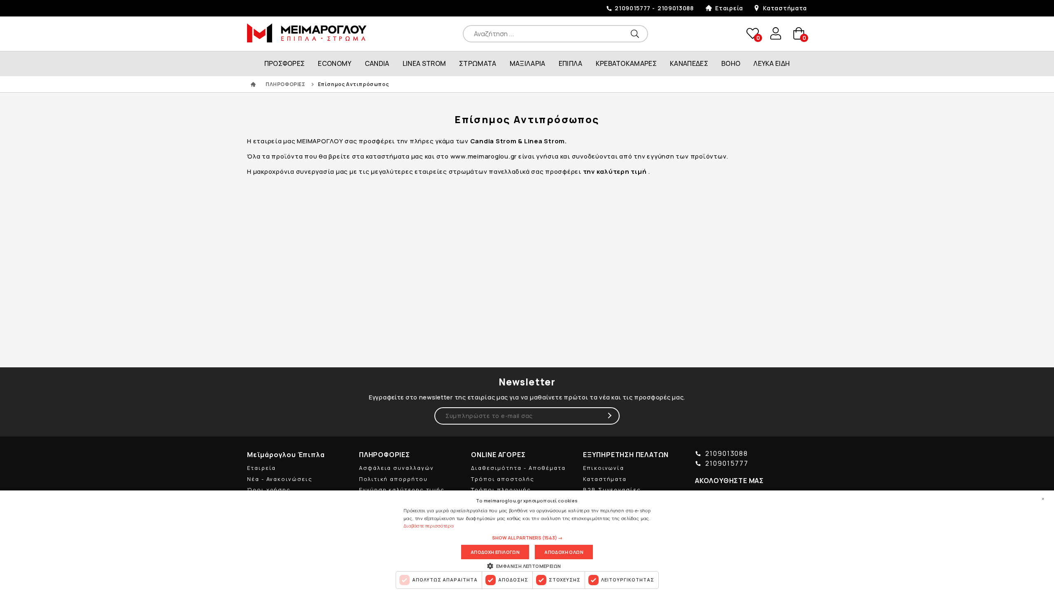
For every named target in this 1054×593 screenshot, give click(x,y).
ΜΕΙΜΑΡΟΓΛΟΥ (306, 33)
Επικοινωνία (603, 468)
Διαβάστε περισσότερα (428, 526)
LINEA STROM (424, 63)
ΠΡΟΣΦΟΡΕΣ (284, 63)
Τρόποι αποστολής (502, 479)
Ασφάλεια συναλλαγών (396, 468)
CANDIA (377, 63)
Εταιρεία (729, 8)
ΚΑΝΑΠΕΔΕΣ (689, 63)
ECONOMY (334, 63)
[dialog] (527, 541)
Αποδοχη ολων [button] (563, 552)
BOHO (730, 63)
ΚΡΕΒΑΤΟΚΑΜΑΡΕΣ (626, 63)
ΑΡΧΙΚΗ (253, 84)
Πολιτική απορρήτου (393, 479)
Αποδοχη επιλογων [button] (495, 552)
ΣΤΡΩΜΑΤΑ (478, 63)
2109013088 (676, 8)
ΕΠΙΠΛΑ (571, 63)
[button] (527, 538)
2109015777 (633, 8)
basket (798, 34)
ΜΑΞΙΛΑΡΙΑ (528, 63)
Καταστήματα (785, 8)
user (775, 33)
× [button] (1043, 498)
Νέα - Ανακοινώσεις (279, 479)
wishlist (752, 34)
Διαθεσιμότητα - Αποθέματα (518, 468)
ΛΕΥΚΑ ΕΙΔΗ (771, 63)
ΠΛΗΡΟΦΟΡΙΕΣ (285, 84)
